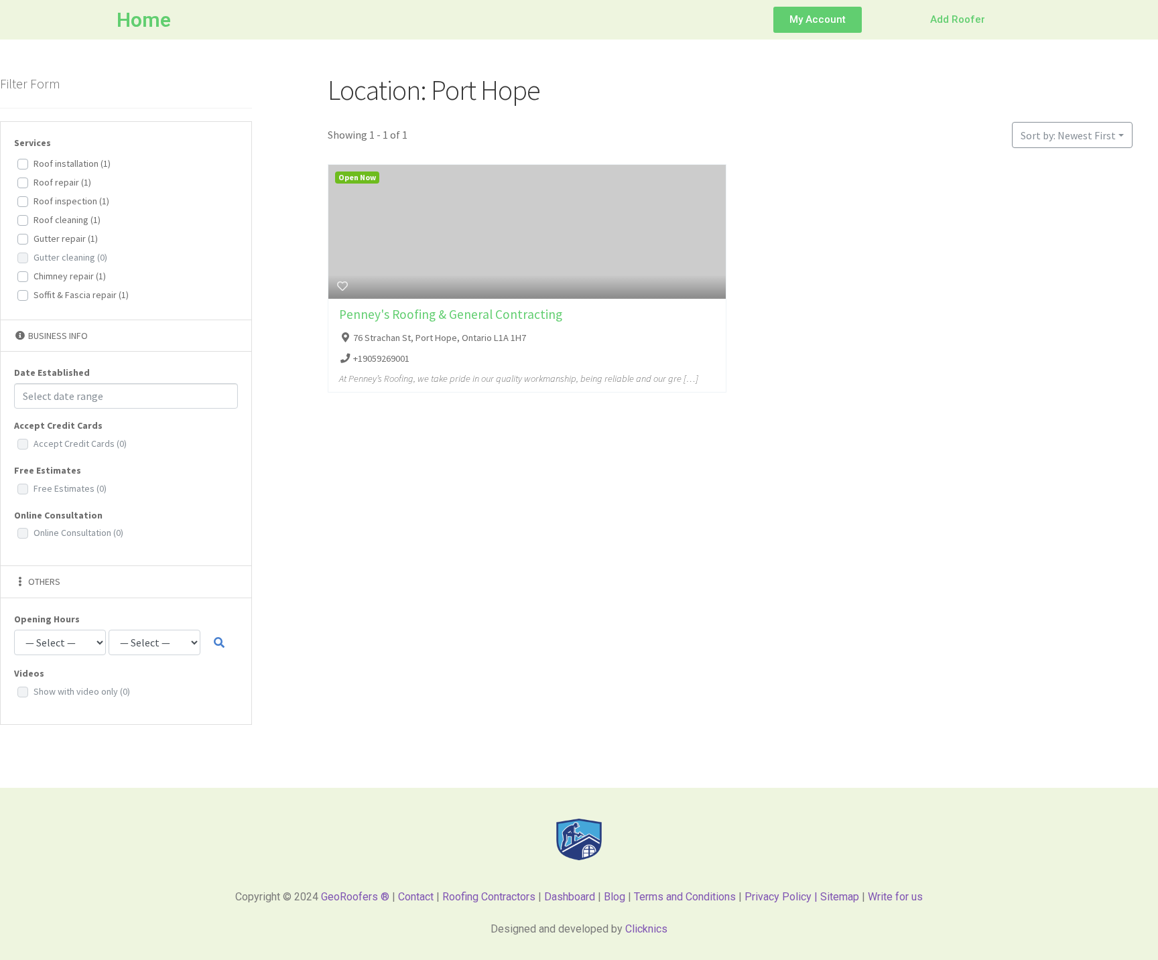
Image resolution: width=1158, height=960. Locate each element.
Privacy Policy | (782, 896)
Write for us (895, 896)
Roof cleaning (67, 220)
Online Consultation (78, 533)
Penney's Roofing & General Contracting (450, 314)
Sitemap (841, 896)
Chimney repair (70, 276)
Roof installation (72, 163)
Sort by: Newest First (1068, 135)
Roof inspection (71, 201)
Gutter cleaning (70, 257)
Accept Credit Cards (80, 443)
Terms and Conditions (685, 896)
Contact (416, 896)
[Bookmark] (342, 286)
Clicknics (646, 928)
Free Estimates (70, 488)
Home (144, 19)
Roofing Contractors (488, 896)
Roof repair (62, 182)
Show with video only (82, 691)
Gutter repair (66, 238)
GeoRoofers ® (355, 896)
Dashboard (569, 896)
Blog (614, 896)
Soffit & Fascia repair (81, 295)
